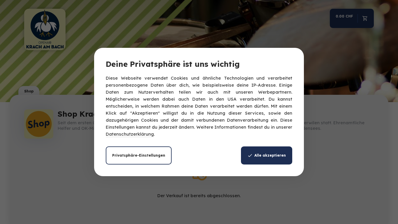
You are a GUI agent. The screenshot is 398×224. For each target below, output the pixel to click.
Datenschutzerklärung (130, 134)
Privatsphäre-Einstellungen (138, 155)
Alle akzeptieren (270, 155)
